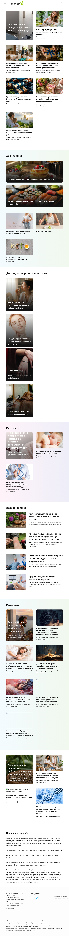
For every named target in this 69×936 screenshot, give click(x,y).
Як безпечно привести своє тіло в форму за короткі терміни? (19, 232)
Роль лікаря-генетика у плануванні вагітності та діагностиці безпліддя (16, 484)
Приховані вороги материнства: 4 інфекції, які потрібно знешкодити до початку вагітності (18, 440)
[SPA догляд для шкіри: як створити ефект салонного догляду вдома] (19, 346)
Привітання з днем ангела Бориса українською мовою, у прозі (18, 99)
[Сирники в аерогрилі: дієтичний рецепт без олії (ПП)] (34, 181)
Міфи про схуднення (44, 231)
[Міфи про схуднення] (49, 228)
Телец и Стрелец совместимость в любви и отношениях (17, 626)
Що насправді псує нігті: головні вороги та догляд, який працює (49, 32)
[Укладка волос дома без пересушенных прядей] (19, 416)
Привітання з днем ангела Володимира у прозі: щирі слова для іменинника (47, 65)
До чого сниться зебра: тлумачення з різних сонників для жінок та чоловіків (18, 699)
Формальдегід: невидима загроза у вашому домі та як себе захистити (18, 65)
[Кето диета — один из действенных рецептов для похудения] (19, 254)
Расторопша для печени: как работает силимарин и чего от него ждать (44, 517)
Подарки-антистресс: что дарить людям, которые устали (19, 796)
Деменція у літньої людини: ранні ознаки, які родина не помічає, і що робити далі (46, 558)
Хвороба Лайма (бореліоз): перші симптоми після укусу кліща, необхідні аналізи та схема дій (45, 537)
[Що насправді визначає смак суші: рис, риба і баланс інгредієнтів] (34, 206)
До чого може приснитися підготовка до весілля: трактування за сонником (47, 699)
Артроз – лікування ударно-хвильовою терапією (42, 578)
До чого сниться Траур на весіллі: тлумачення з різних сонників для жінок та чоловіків (19, 733)
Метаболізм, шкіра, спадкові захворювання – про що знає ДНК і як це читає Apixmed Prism (48, 810)
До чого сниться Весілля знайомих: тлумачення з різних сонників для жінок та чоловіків (19, 666)
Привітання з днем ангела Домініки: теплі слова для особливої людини (47, 99)
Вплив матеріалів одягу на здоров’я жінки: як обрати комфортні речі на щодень (47, 775)
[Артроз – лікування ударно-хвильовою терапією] (16, 589)
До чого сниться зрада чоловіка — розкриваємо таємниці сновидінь (46, 666)
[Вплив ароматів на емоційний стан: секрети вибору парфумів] (19, 310)
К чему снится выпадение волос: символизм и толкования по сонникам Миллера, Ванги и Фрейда (47, 631)
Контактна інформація (60, 894)
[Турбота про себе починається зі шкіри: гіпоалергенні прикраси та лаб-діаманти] (19, 380)
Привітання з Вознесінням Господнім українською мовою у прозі (19, 132)
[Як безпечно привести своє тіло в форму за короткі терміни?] (19, 228)
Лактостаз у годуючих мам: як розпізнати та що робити (48, 452)
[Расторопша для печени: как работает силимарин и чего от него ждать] (16, 527)
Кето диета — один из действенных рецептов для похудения (16, 259)
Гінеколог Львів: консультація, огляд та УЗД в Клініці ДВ (19, 27)
